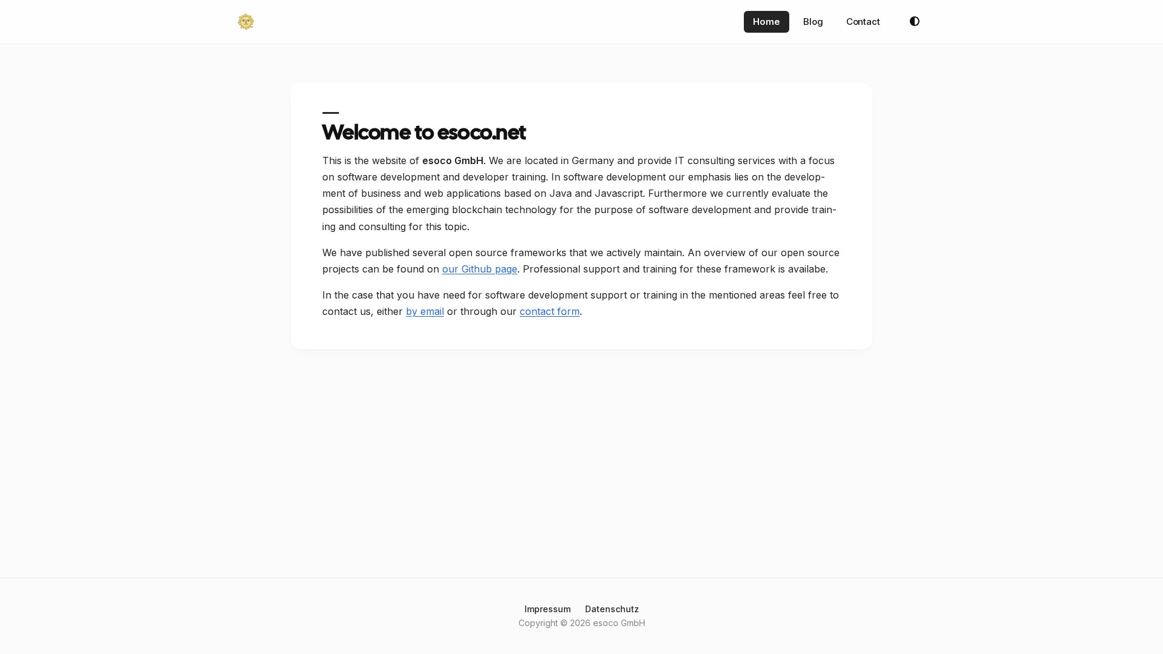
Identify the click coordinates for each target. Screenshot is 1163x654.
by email (425, 311)
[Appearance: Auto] (915, 22)
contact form (550, 311)
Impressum (548, 609)
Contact (863, 21)
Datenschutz (612, 609)
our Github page (479, 269)
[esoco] (245, 21)
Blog (813, 21)
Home (766, 21)
